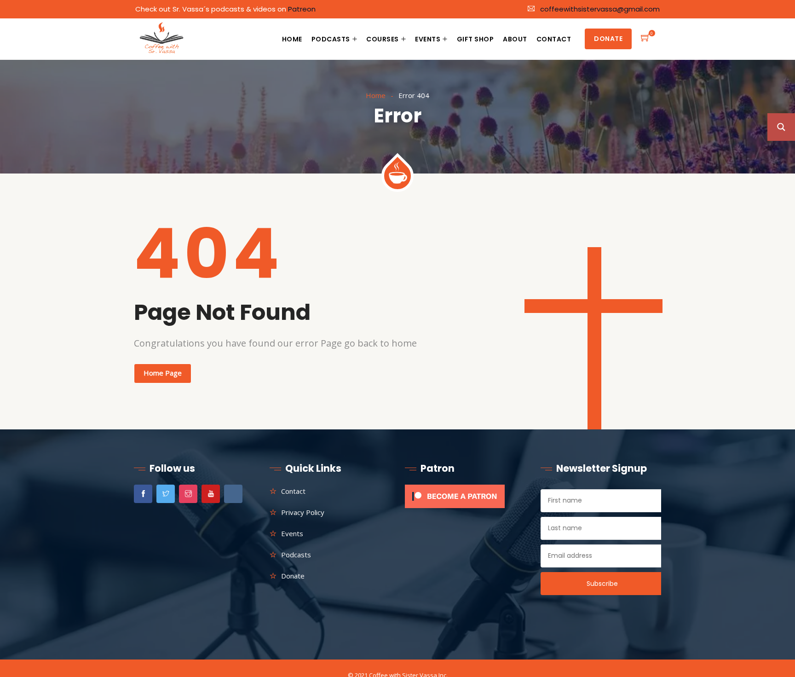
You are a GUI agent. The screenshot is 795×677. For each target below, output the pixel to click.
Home (292, 39)
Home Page (163, 372)
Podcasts (330, 39)
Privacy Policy (302, 512)
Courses (382, 39)
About (515, 39)
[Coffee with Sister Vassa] (162, 39)
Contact (553, 39)
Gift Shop (475, 39)
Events (427, 39)
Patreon (302, 9)
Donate (608, 38)
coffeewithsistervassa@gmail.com (600, 9)
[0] (646, 39)
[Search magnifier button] (781, 127)
